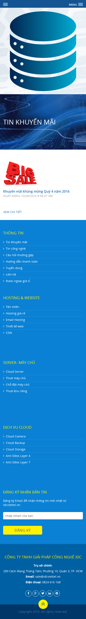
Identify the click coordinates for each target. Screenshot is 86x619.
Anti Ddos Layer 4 (18, 456)
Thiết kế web (15, 326)
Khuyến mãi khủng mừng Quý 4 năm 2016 (36, 191)
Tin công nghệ (16, 248)
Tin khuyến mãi (16, 242)
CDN (9, 333)
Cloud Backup (15, 443)
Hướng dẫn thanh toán (22, 261)
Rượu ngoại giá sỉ (18, 281)
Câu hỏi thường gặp (20, 255)
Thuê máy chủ (16, 378)
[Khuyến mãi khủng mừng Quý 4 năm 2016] (26, 172)
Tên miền (12, 307)
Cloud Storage (15, 449)
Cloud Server (15, 372)
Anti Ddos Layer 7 (18, 462)
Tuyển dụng (14, 268)
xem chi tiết (12, 212)
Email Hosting (15, 320)
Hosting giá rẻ (15, 313)
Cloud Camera (16, 436)
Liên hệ (11, 274)
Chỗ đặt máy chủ (17, 384)
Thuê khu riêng (16, 391)
